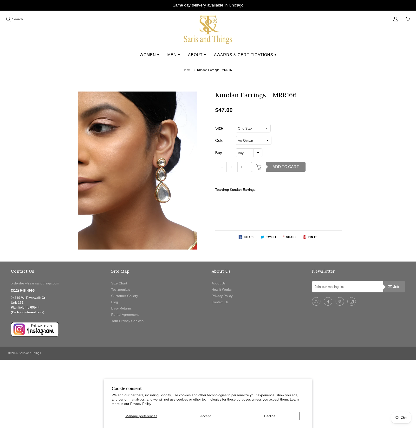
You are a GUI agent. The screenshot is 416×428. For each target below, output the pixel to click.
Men (172, 55)
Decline (269, 416)
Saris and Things (30, 353)
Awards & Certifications (244, 55)
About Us (219, 283)
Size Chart (119, 283)
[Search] (8, 19)
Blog (114, 302)
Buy (218, 153)
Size (219, 128)
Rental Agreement (125, 314)
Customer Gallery (124, 296)
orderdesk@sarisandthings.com (35, 283)
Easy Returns (121, 308)
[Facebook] (328, 301)
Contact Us (220, 302)
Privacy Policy (140, 404)
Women (148, 55)
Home (187, 70)
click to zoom (139, 170)
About (196, 55)
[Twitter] (316, 301)
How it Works (222, 289)
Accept (205, 416)
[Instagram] (351, 301)
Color (220, 140)
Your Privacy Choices (127, 321)
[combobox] (253, 128)
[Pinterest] (340, 301)
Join (396, 287)
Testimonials (120, 289)
